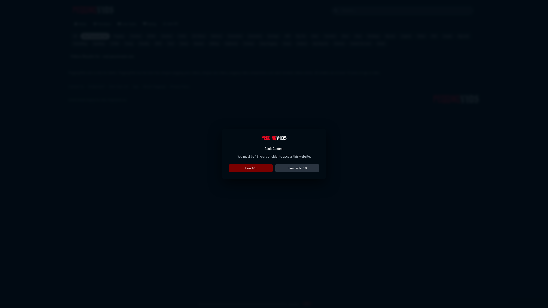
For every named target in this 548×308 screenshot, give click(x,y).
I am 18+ (251, 168)
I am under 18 (297, 168)
